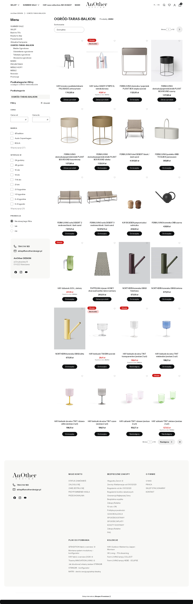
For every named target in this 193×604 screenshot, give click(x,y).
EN (159, 5)
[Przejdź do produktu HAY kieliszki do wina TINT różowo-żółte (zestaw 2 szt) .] (69, 396)
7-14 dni (18, 180)
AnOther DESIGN (17, 13)
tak (16, 226)
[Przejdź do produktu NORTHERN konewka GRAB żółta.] (69, 328)
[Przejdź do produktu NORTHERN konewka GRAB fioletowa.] (134, 263)
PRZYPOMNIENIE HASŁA (79, 492)
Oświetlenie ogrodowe (23, 51)
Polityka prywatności (116, 510)
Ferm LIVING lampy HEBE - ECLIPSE (122, 560)
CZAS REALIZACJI (115, 514)
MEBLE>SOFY (16, 67)
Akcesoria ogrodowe (22, 58)
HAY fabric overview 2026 (80, 557)
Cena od (14, 115)
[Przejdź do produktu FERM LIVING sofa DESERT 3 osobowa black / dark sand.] (102, 197)
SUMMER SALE (17, 26)
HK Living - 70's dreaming (118, 553)
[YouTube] (26, 272)
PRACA (149, 484)
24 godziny (19, 160)
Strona (163, 29)
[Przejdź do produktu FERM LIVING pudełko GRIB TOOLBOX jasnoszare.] (166, 129)
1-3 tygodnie (20, 194)
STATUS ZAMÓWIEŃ (77, 481)
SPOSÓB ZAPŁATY (115, 521)
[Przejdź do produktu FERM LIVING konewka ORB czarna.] (166, 197)
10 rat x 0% (112, 506)
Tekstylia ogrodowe (21, 54)
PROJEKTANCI (17, 64)
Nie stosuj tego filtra (23, 221)
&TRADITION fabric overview (81, 547)
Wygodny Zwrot (114, 481)
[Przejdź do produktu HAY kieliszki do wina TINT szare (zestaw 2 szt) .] (102, 396)
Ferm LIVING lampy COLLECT (119, 557)
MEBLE (14, 70)
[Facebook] (16, 272)
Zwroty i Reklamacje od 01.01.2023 (121, 484)
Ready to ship (16, 36)
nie (16, 231)
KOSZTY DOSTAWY (115, 525)
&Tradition (19, 133)
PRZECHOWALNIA (76, 495)
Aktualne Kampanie (19, 42)
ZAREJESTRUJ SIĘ (76, 488)
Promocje (15, 77)
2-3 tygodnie (20, 189)
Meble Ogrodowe (21, 48)
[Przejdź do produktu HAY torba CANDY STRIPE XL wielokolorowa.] (102, 61)
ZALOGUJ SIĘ (74, 484)
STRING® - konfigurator (79, 568)
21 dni (17, 184)
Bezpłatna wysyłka (115, 499)
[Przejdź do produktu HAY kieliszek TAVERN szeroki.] (102, 328)
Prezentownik (16, 39)
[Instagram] (21, 272)
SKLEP (13, 29)
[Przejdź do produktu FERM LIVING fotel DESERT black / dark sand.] (134, 129)
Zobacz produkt (69, 99)
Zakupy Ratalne (114, 503)
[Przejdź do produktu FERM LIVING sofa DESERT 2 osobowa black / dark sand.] (69, 197)
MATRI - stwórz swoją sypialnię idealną (85, 571)
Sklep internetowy (95, 596)
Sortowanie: (59, 24)
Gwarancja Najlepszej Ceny (119, 495)
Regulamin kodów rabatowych (120, 492)
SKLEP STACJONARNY (155, 488)
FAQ (109, 532)
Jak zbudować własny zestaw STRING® (85, 564)
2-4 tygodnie (20, 199)
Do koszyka (134, 99)
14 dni (17, 175)
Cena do (36, 115)
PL (155, 5)
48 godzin (19, 165)
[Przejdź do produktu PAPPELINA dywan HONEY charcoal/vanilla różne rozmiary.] (102, 263)
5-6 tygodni (20, 204)
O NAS (149, 481)
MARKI (13, 61)
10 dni (17, 170)
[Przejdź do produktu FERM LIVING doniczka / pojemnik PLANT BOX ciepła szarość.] (134, 61)
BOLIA (17, 143)
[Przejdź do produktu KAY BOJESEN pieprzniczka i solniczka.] (134, 197)
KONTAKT (150, 492)
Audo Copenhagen (23, 138)
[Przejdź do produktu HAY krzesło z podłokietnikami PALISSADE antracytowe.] (69, 61)
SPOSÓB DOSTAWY (115, 517)
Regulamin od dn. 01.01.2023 (119, 488)
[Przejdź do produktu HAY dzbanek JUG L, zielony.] (69, 263)
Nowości (14, 73)
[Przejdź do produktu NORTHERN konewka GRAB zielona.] (166, 263)
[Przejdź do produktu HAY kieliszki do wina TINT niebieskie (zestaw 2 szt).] (166, 328)
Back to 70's (15, 32)
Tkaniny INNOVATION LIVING (81, 560)
